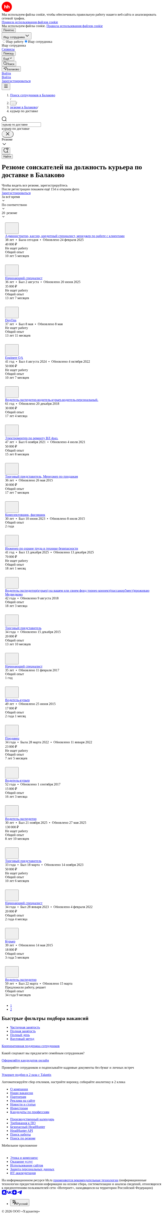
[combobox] (21, 124)
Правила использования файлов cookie (74, 26)
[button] (6, 73)
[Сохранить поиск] (6, 150)
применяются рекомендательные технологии (85, 1180)
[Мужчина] (12, 270)
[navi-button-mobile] (6, 86)
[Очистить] (8, 134)
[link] (9, 63)
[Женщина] (12, 228)
